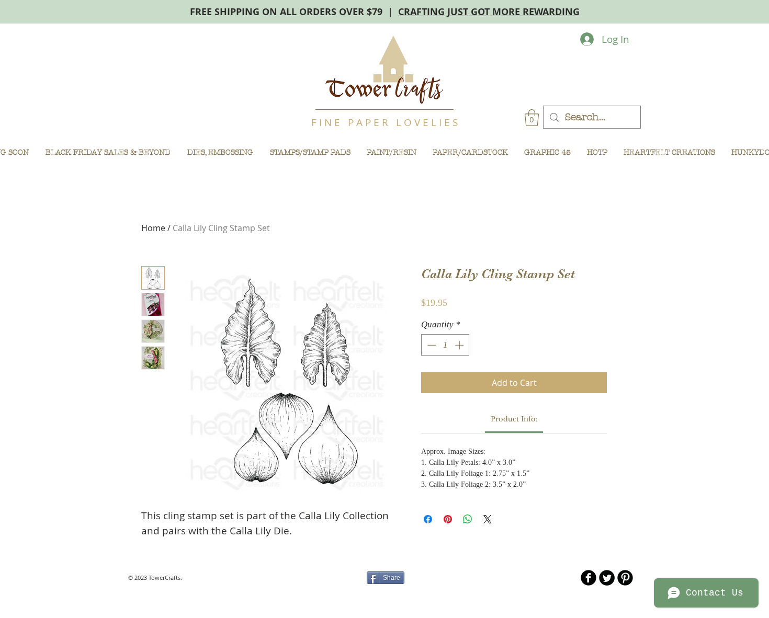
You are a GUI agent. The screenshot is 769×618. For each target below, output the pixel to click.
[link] (514, 419)
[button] (532, 117)
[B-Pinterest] (625, 578)
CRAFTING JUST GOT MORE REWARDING (489, 11)
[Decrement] (430, 345)
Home (153, 228)
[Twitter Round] (607, 578)
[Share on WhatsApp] (467, 519)
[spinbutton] (445, 345)
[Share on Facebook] (428, 519)
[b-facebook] (588, 578)
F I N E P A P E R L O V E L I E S (384, 122)
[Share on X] (487, 519)
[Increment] (460, 345)
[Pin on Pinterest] (448, 519)
